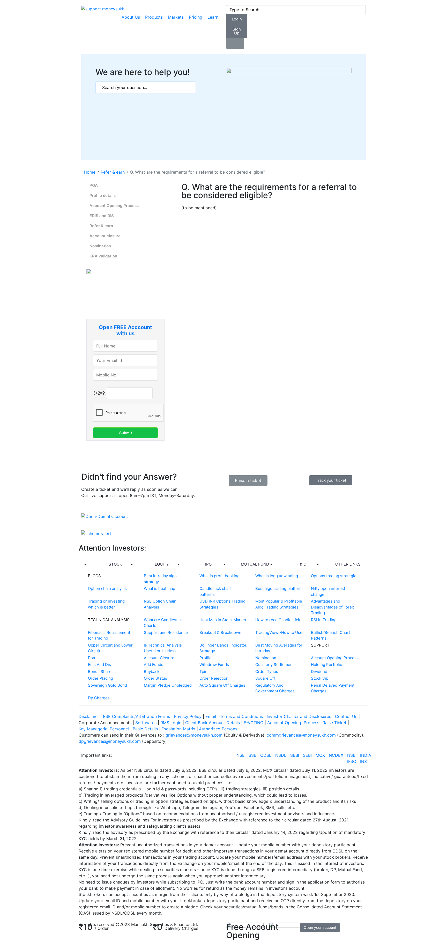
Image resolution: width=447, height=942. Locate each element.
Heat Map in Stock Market (222, 619)
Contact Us (347, 716)
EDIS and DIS (102, 215)
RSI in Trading (324, 619)
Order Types (266, 671)
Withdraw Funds (214, 664)
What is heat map (159, 588)
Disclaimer (89, 716)
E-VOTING (254, 722)
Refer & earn (101, 225)
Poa (91, 657)
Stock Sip (319, 678)
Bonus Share (99, 671)
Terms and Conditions (241, 716)
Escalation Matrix (178, 728)
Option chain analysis (107, 588)
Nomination (100, 245)
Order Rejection (213, 678)
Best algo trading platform (279, 588)
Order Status (155, 678)
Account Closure (159, 657)
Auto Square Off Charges (222, 685)
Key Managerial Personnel (104, 728)
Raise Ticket (335, 722)
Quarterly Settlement (274, 664)
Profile (205, 657)
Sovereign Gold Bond (107, 685)
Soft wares (146, 722)
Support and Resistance (166, 632)
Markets (176, 17)
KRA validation (103, 256)
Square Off (265, 678)
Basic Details (145, 728)
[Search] (361, 9)
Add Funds (153, 664)
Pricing (195, 17)
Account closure (105, 235)
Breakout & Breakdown (220, 632)
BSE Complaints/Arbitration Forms (136, 716)
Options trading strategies (335, 575)
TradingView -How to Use (278, 632)
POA (94, 185)
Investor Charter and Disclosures (299, 716)
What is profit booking (219, 575)
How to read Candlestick (277, 619)
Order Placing (100, 678)
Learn (212, 17)
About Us (131, 17)
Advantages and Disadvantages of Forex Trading (332, 607)
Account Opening (284, 722)
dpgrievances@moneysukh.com (110, 741)
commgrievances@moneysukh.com (301, 735)
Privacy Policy (188, 716)
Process (311, 722)
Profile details (103, 195)
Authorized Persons (218, 728)
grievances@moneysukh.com (194, 735)
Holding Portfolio (326, 664)
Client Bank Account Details (212, 722)
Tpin (203, 671)
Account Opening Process (114, 205)
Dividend (319, 671)
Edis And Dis (99, 664)
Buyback (151, 671)
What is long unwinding (276, 575)
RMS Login (170, 722)
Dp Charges (99, 697)
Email (211, 716)
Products (154, 17)
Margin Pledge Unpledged (168, 685)
